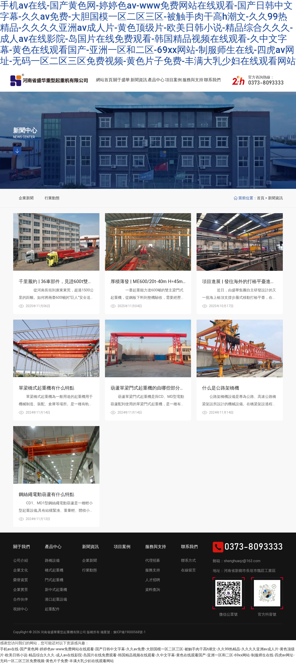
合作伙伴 (20, 599)
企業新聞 (26, 198)
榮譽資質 (20, 580)
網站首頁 (104, 79)
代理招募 (152, 560)
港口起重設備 (56, 599)
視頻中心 (20, 609)
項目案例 (173, 79)
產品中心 (156, 79)
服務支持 (152, 570)
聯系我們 (212, 79)
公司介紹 (20, 560)
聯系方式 (188, 560)
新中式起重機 (56, 589)
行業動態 (52, 198)
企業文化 (20, 570)
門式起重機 (54, 580)
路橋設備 (52, 560)
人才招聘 (152, 580)
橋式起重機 (54, 570)
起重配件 (52, 609)
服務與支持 (192, 79)
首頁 (260, 198)
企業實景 (20, 589)
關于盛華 (121, 79)
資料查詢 (152, 589)
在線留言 (188, 570)
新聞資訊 (138, 79)
